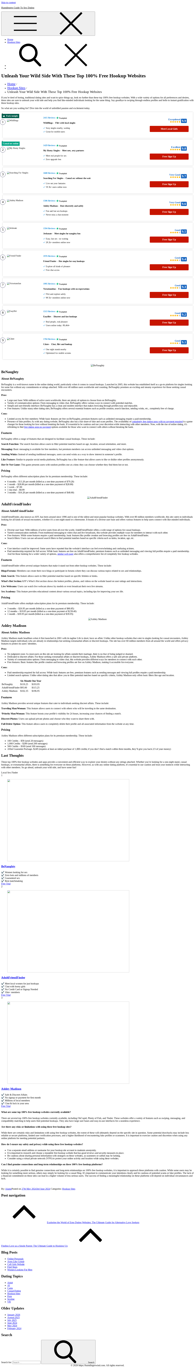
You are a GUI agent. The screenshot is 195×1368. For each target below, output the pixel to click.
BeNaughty (8, 866)
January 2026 (13, 1314)
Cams (10, 1288)
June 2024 (12, 1323)
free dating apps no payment (37, 427)
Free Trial (6, 883)
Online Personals (15, 1258)
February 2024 (14, 1328)
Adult (10, 1282)
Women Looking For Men (19, 1269)
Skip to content (8, 2)
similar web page (65, 554)
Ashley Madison (11, 1088)
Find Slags (12, 1267)
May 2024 (12, 1325)
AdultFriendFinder (13, 977)
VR (9, 1301)
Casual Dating (14, 1291)
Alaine (8, 1189)
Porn (9, 1296)
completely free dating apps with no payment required (157, 421)
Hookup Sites (13, 42)
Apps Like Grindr (15, 1261)
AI (8, 1285)
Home (10, 39)
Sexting (10, 1299)
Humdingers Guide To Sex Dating (17, 7)
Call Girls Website (16, 1264)
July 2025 (12, 1320)
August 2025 (13, 1317)
